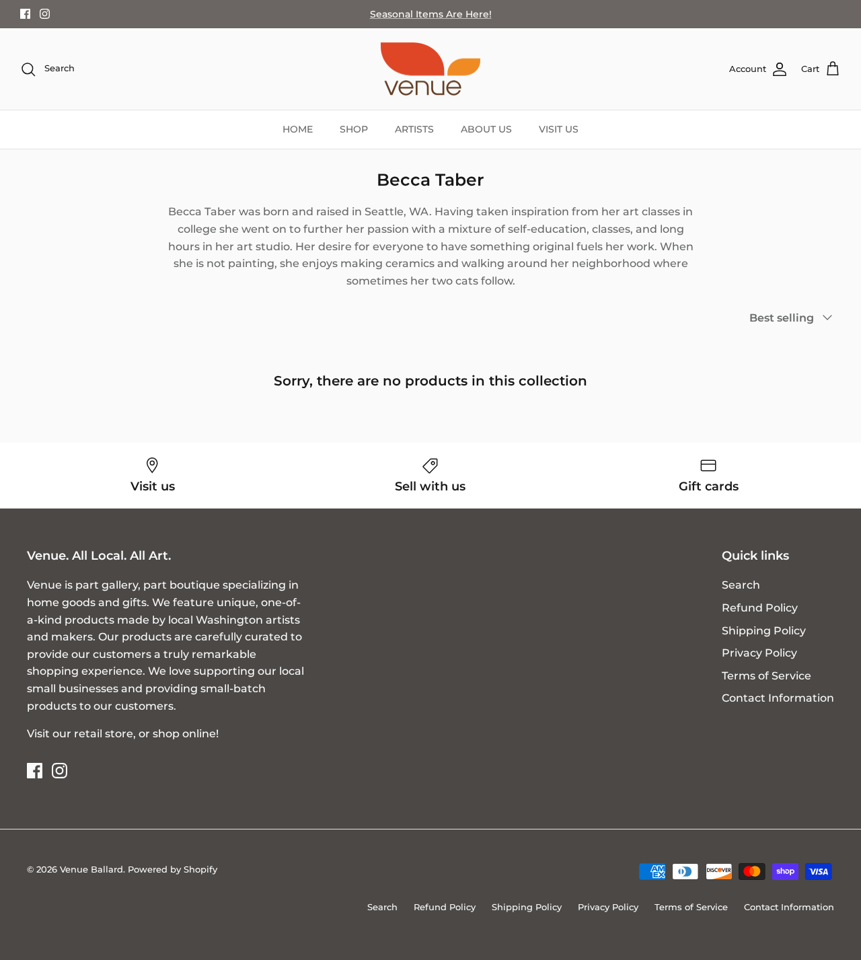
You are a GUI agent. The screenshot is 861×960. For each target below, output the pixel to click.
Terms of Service (766, 675)
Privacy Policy (759, 653)
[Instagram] (45, 14)
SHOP (354, 129)
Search (741, 585)
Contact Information (778, 698)
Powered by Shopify (172, 869)
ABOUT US (486, 129)
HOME (298, 129)
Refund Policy (760, 607)
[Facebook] (25, 14)
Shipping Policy (764, 630)
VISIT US (558, 129)
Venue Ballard (91, 869)
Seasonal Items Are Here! (431, 14)
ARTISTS (414, 129)
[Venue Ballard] (430, 69)
